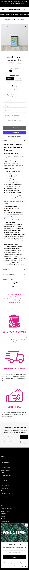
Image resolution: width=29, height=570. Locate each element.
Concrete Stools (5, 493)
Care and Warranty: (8, 279)
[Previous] (3, 27)
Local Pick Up (5, 521)
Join (24, 437)
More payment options (14, 136)
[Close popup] (26, 525)
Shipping (3, 519)
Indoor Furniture (5, 465)
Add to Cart (14, 128)
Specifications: (7, 269)
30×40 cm (18, 78)
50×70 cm (9, 82)
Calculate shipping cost (14, 120)
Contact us (14, 286)
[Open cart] (26, 9)
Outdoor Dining (5, 467)
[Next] (7, 27)
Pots (2, 491)
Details (5, 140)
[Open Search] (24, 9)
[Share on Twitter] (14, 283)
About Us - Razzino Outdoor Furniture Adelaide (6, 511)
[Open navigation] (4, 10)
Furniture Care (5, 496)
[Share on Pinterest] (17, 283)
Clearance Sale (5, 462)
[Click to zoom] (25, 27)
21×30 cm (9, 78)
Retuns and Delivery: (9, 274)
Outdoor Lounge (5, 470)
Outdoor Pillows (5, 483)
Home (6, 19)
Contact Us (4, 516)
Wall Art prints (5, 485)
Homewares (4, 488)
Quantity (14, 86)
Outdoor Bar (4, 480)
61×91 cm (18, 82)
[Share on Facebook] (12, 283)
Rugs (2, 472)
